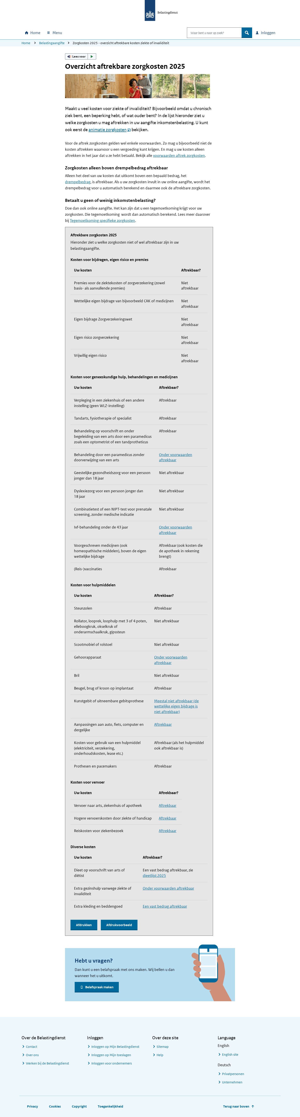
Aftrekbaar (163, 724)
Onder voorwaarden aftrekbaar (168, 888)
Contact (31, 1047)
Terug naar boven (236, 1106)
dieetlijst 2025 (154, 875)
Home (26, 43)
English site (230, 1054)
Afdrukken (84, 925)
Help (160, 1055)
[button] (80, 56)
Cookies (55, 1106)
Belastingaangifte (52, 43)
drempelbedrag (77, 181)
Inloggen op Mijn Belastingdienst (115, 1047)
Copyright (79, 1106)
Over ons (32, 1055)
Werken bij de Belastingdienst (47, 1063)
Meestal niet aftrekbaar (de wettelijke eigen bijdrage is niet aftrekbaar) (176, 706)
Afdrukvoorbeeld (119, 925)
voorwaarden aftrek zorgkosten (179, 155)
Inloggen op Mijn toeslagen (111, 1055)
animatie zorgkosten (110, 129)
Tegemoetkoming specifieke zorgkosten (102, 220)
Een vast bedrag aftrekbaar (165, 906)
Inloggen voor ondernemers (111, 1063)
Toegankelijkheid (110, 1106)
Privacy (32, 1106)
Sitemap (163, 1047)
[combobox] (214, 32)
